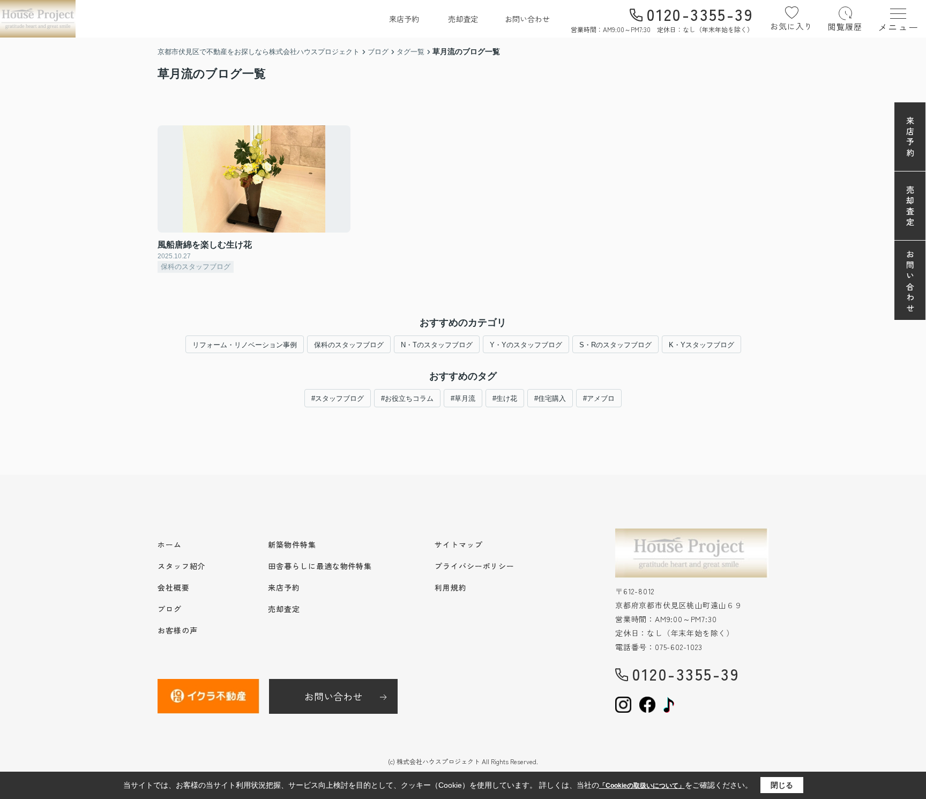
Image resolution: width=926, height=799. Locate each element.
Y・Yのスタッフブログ (526, 345)
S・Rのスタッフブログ (615, 345)
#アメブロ (599, 398)
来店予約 (404, 18)
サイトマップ (458, 544)
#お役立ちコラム (407, 398)
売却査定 (463, 18)
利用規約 (451, 587)
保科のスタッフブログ (349, 345)
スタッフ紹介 (181, 566)
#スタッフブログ (337, 398)
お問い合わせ (527, 18)
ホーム (170, 544)
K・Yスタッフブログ (701, 345)
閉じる (782, 785)
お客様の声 (178, 630)
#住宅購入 (550, 398)
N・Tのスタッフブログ (437, 345)
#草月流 (463, 398)
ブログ (170, 608)
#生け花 (504, 398)
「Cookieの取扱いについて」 (642, 785)
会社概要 (174, 587)
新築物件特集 (292, 544)
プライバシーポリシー (474, 566)
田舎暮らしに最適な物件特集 (320, 566)
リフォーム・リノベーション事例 (244, 345)
